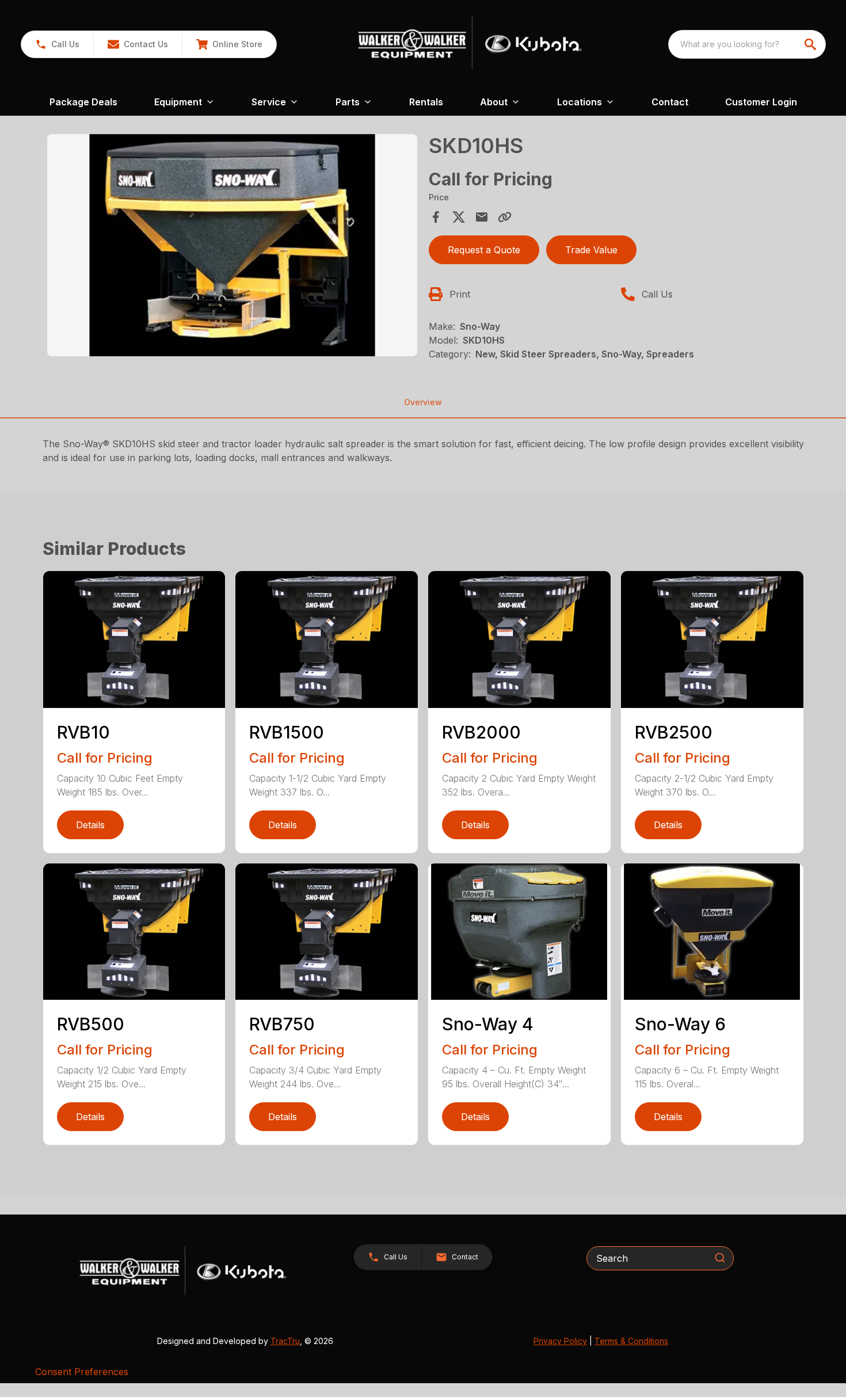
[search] (811, 44)
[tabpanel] (232, 247)
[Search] (720, 1257)
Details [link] (90, 825)
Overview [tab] (423, 402)
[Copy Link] (505, 217)
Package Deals (83, 102)
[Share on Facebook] (436, 217)
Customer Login (761, 102)
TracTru (285, 1341)
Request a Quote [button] (484, 250)
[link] (229, 44)
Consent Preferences (81, 1371)
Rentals (426, 102)
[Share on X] (459, 217)
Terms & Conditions (631, 1341)
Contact (669, 102)
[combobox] (747, 44)
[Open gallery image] (232, 245)
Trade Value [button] (591, 250)
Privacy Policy (560, 1341)
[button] (57, 44)
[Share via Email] (482, 217)
